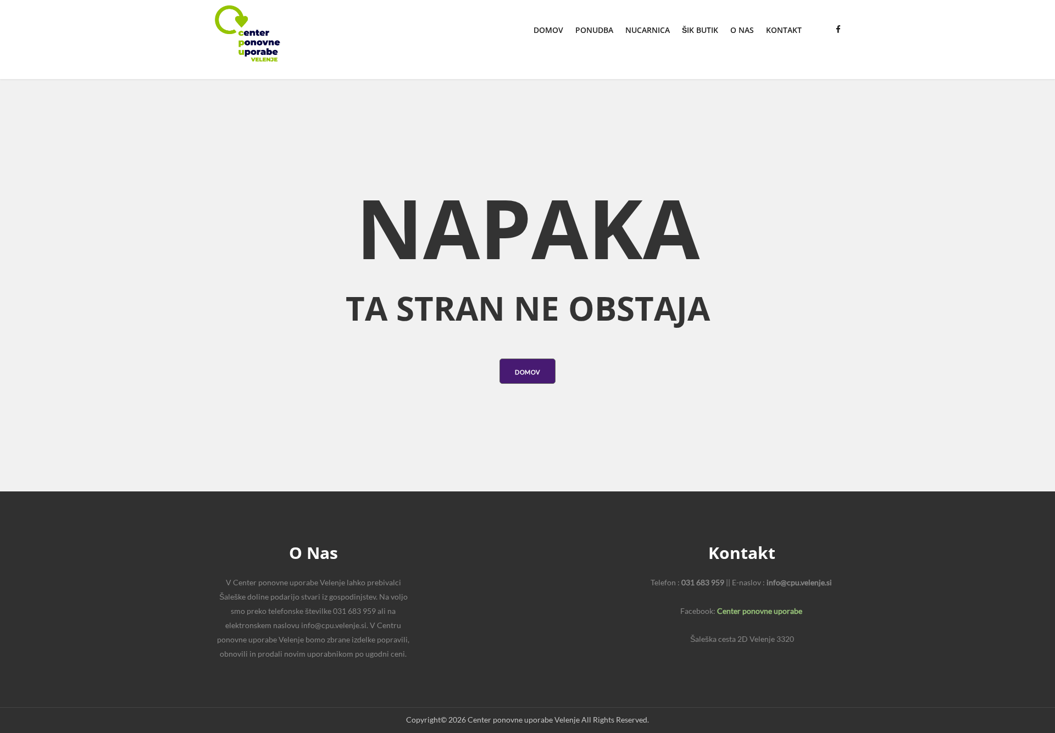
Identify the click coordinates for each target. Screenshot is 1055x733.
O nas (742, 30)
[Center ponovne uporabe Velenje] (247, 33)
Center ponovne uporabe (759, 611)
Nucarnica (647, 30)
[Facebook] (838, 29)
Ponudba (594, 30)
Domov (548, 30)
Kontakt (784, 30)
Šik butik (700, 30)
